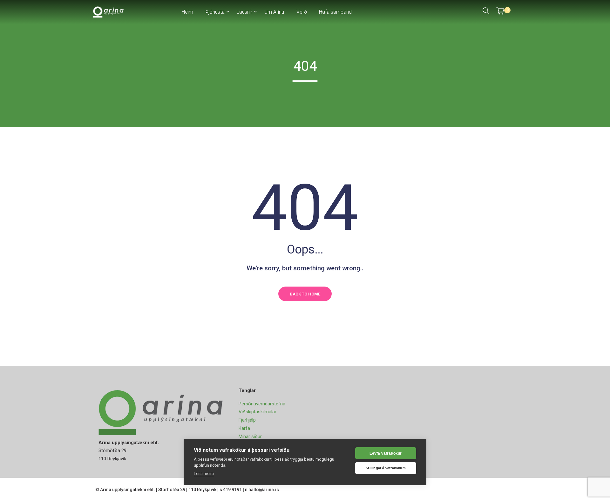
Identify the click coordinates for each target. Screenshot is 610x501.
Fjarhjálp (247, 420)
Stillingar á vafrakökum (386, 468)
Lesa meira (204, 473)
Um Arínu (274, 12)
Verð (301, 12)
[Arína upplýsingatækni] (108, 12)
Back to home (305, 294)
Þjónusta (215, 12)
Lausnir (244, 12)
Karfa (244, 428)
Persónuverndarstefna (262, 404)
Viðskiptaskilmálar (257, 412)
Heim (187, 12)
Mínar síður (250, 436)
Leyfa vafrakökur (385, 453)
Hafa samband (335, 12)
